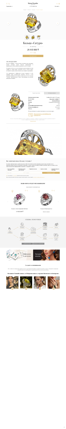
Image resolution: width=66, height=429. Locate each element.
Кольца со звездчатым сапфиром (16, 118)
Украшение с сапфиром (34, 118)
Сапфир (56, 99)
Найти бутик (27, 243)
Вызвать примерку (39, 243)
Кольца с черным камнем (39, 119)
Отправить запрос (51, 172)
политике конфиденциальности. (38, 177)
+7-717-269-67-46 (33, 6)
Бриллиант (52, 99)
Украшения (8, 6)
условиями (15, 175)
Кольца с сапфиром (26, 118)
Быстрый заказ (33, 56)
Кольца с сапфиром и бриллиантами (28, 119)
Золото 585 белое (56, 100)
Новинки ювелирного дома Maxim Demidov (47, 118)
